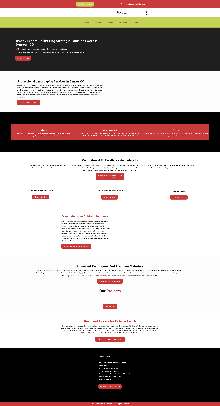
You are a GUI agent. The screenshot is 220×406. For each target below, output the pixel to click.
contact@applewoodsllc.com (134, 4)
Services (98, 22)
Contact (136, 22)
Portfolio (110, 22)
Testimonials (123, 22)
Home (87, 22)
